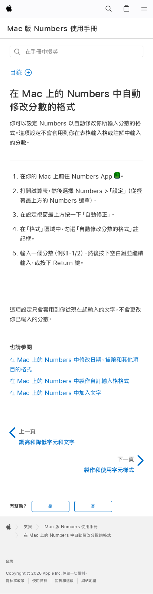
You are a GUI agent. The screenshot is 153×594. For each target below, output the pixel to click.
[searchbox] (77, 51)
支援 (28, 527)
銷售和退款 (64, 581)
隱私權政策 (15, 581)
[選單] (144, 9)
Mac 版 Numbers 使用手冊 (52, 28)
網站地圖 (88, 581)
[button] (108, 9)
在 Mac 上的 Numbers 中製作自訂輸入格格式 (69, 381)
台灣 (9, 561)
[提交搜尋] (18, 52)
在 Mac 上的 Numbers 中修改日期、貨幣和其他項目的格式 (74, 364)
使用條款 (39, 581)
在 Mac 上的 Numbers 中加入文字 (55, 392)
